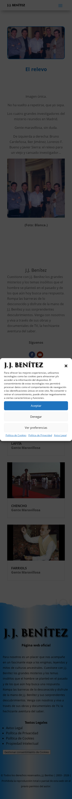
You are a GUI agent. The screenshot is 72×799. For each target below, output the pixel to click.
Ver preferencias (36, 428)
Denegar (36, 417)
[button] (66, 366)
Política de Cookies (16, 435)
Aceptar (36, 406)
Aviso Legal (60, 435)
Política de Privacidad (40, 435)
